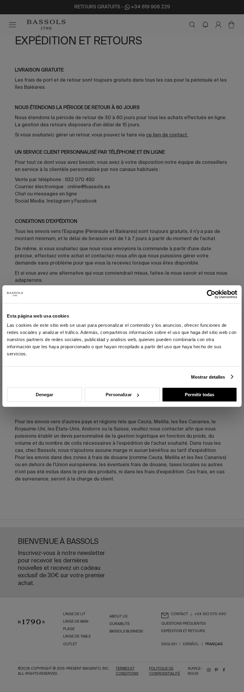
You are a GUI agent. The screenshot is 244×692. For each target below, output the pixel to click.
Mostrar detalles (208, 376)
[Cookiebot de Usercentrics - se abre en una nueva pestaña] (211, 294)
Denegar (44, 394)
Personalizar (119, 394)
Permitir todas (199, 394)
